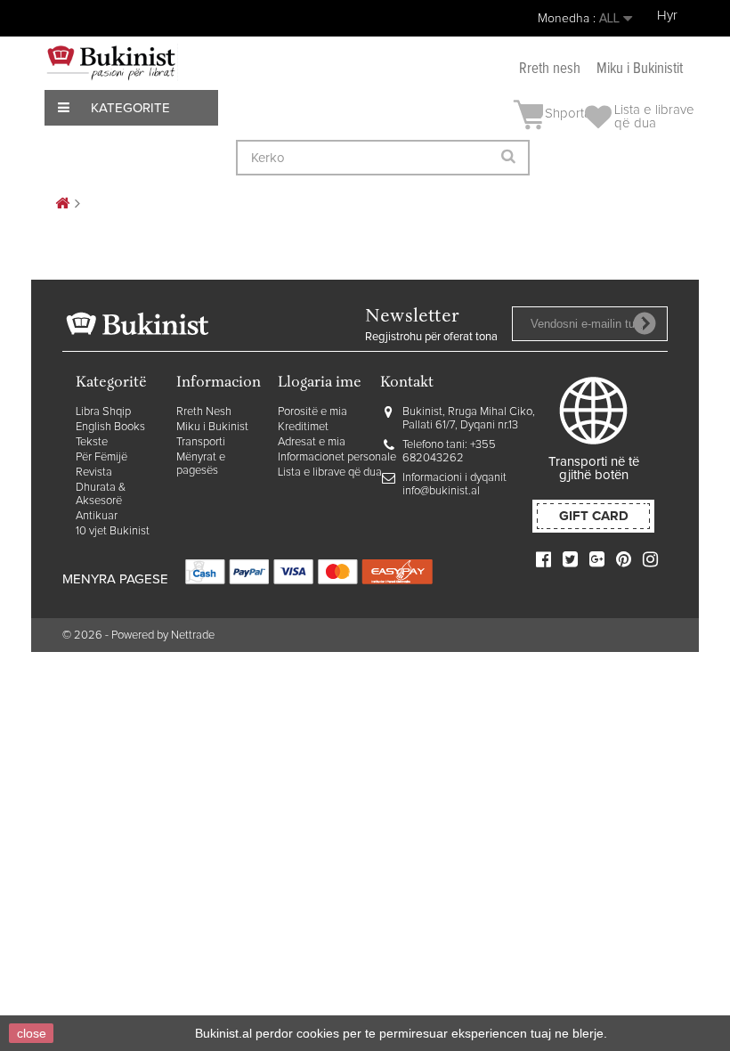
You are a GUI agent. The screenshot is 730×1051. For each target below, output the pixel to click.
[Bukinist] (111, 62)
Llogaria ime (319, 383)
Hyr (667, 15)
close (31, 1033)
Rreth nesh (549, 69)
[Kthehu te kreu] (62, 204)
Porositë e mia (312, 412)
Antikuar (97, 516)
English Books (110, 427)
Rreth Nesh (203, 412)
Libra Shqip (103, 412)
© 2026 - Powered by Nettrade (138, 635)
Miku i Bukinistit (639, 69)
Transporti (200, 442)
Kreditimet (303, 427)
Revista (94, 472)
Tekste (92, 442)
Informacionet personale (337, 457)
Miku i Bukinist (212, 427)
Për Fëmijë (101, 457)
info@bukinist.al (441, 491)
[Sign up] (644, 323)
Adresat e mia (311, 442)
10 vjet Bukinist (113, 531)
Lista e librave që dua (330, 472)
